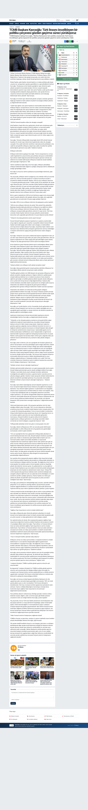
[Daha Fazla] (72, 41)
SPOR (27, 23)
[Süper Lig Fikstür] (76, 83)
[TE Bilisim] (14, 648)
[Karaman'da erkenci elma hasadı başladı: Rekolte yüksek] (32, 661)
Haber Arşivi (48, 719)
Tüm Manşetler (14, 719)
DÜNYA (39, 23)
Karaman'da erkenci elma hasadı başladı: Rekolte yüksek (31, 667)
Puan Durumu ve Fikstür (69, 716)
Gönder (13, 703)
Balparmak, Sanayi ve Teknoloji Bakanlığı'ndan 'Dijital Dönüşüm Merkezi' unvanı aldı (16, 682)
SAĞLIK (69, 23)
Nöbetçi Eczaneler (15, 716)
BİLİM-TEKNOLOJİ (47, 23)
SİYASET (11, 23)
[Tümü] (76, 125)
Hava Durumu (32, 716)
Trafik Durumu (49, 716)
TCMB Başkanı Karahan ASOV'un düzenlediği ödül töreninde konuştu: (31, 681)
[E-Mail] (19, 650)
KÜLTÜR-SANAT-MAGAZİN (59, 23)
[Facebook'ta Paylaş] (65, 41)
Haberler (11, 26)
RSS (12, 725)
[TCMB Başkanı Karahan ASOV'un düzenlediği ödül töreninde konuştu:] (32, 675)
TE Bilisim (20, 647)
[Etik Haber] (12, 711)
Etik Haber (12, 20)
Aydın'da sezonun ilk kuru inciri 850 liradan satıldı (16, 667)
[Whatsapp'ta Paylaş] (70, 41)
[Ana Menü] (78, 23)
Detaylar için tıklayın (67, 78)
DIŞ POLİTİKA (33, 23)
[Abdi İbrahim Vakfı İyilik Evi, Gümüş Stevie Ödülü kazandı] (47, 661)
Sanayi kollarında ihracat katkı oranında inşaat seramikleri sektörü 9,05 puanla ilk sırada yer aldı (46, 682)
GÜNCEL (17, 23)
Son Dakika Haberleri (32, 719)
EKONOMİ (22, 23)
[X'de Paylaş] (67, 41)
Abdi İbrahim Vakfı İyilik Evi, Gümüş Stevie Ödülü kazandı (47, 667)
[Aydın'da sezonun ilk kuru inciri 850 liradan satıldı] (17, 661)
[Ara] (76, 23)
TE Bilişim (76, 725)
